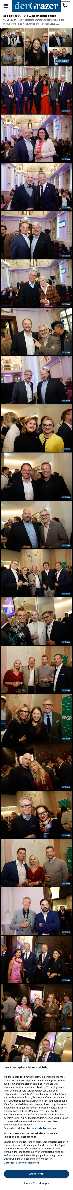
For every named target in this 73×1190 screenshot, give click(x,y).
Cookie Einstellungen (36, 1183)
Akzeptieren (36, 1173)
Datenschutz (34, 1128)
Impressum (49, 1128)
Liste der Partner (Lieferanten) (22, 1162)
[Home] (36, 5)
